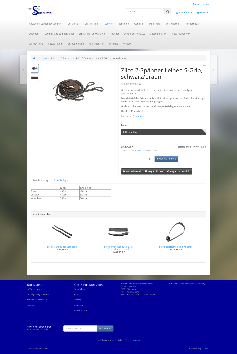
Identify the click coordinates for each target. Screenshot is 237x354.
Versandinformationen (37, 299)
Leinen (108, 23)
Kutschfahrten (96, 43)
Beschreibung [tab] (40, 180)
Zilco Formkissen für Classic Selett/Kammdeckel (118, 248)
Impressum (79, 305)
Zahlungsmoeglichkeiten (38, 294)
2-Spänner (138, 116)
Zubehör (33, 33)
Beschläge (123, 23)
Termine (197, 4)
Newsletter (31, 305)
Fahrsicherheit (172, 23)
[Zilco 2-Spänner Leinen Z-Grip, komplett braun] (23, 69)
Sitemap (77, 299)
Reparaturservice (181, 33)
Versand (138, 150)
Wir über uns (36, 43)
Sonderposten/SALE (134, 33)
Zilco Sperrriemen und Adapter (175, 246)
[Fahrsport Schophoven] (56, 10)
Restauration (55, 43)
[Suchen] (167, 11)
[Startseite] (34, 58)
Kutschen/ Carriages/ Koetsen (45, 23)
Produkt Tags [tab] (61, 180)
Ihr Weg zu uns (33, 289)
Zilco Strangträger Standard (62, 246)
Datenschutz (79, 289)
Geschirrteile (91, 23)
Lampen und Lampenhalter (59, 33)
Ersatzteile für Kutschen (92, 33)
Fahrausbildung (75, 43)
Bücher (115, 33)
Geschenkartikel (158, 33)
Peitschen (154, 23)
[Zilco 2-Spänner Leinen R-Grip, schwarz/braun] (213, 69)
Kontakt (206, 4)
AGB (76, 294)
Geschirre (73, 23)
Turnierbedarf (192, 23)
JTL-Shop (204, 348)
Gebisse (138, 23)
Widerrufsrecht (80, 310)
